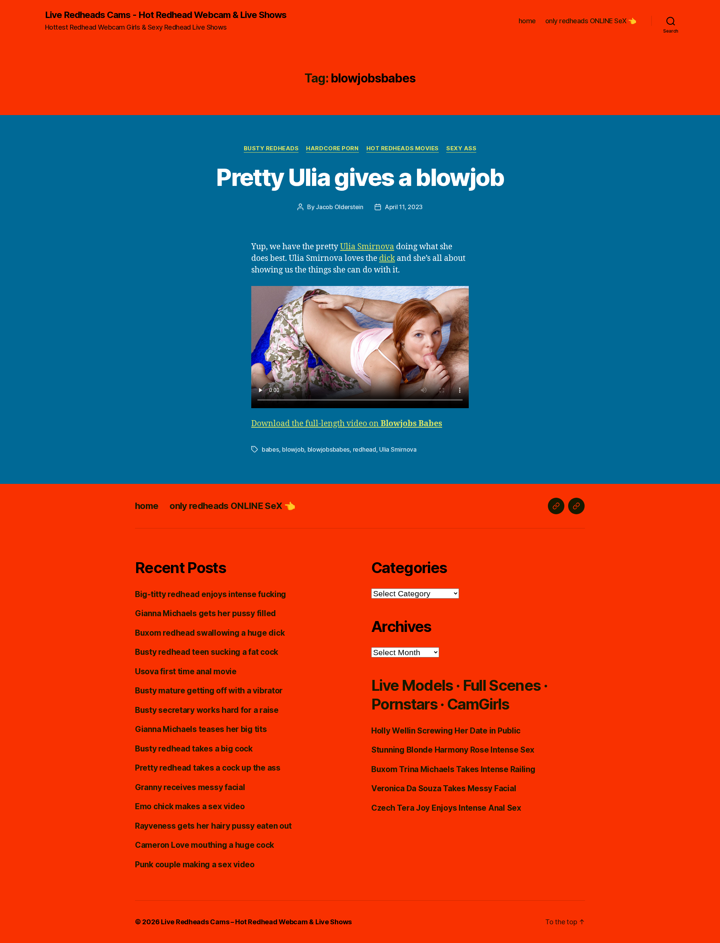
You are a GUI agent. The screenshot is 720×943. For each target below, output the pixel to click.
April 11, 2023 (404, 207)
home (527, 21)
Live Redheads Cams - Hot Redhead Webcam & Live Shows (165, 14)
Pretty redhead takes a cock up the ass (207, 767)
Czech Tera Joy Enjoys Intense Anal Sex (446, 808)
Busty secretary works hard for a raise (207, 710)
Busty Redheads (271, 148)
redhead (364, 449)
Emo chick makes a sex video (190, 806)
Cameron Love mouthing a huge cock (204, 845)
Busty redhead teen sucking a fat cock (206, 652)
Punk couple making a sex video (195, 864)
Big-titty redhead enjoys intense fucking (210, 594)
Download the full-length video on (346, 424)
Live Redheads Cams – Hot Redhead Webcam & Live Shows (256, 922)
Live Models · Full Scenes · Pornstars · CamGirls (459, 694)
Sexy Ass (461, 148)
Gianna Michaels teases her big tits (201, 729)
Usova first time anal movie (186, 671)
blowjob (293, 449)
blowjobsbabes (329, 449)
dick (387, 258)
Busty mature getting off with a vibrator (209, 690)
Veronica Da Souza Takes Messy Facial (443, 788)
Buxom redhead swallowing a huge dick (210, 633)
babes (270, 449)
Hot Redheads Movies (402, 148)
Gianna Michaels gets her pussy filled (205, 613)
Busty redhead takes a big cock (194, 748)
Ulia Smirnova (367, 247)
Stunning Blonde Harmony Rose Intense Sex (452, 749)
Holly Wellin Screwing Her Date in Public (445, 730)
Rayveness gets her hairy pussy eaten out (213, 826)
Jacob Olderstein (339, 207)
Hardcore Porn (332, 148)
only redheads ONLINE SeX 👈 (590, 21)
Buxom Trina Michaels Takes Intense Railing (453, 769)
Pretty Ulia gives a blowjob (360, 177)
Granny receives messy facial (190, 787)
